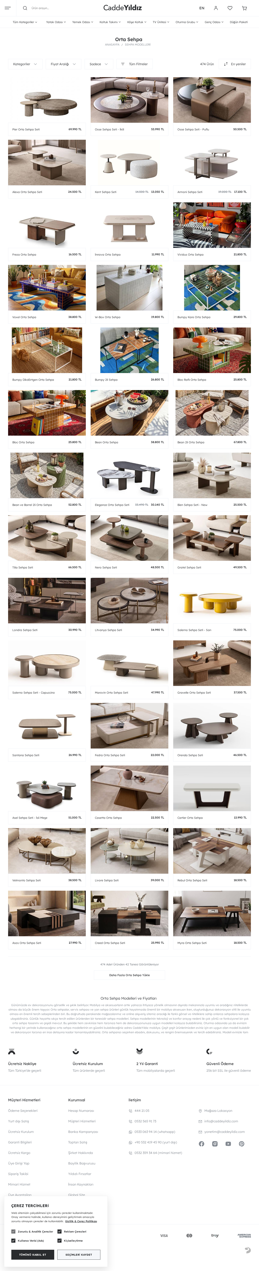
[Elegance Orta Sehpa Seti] (129, 475)
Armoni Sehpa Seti (189, 192)
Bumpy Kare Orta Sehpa (193, 317)
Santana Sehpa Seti (25, 755)
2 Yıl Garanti (147, 1063)
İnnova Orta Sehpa (108, 254)
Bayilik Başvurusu (81, 1163)
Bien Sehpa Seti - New (192, 505)
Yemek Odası (81, 22)
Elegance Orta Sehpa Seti (112, 505)
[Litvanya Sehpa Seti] (129, 600)
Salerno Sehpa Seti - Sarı (194, 630)
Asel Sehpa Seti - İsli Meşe (29, 818)
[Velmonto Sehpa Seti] (47, 851)
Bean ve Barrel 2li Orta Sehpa (32, 505)
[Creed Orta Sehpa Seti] (129, 913)
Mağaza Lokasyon (218, 1111)
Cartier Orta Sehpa (190, 818)
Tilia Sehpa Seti (22, 567)
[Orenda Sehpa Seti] (212, 726)
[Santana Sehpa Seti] (47, 726)
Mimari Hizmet (19, 1184)
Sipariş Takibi (18, 1174)
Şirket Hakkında (80, 1153)
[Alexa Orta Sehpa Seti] (47, 162)
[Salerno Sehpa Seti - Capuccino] (47, 663)
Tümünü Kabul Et (32, 1254)
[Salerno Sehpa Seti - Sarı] (212, 600)
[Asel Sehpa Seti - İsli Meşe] (47, 788)
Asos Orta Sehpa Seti (26, 943)
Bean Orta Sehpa (106, 442)
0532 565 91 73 (145, 1121)
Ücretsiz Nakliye (22, 1063)
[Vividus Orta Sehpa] (212, 225)
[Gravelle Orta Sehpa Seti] (212, 663)
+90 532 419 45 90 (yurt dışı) (156, 1142)
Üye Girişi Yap (18, 1163)
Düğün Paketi (239, 22)
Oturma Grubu (185, 22)
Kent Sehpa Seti (105, 192)
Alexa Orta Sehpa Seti (27, 192)
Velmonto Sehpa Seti (26, 880)
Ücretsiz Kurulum (88, 1063)
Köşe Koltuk (135, 22)
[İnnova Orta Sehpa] (129, 225)
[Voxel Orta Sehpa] (47, 287)
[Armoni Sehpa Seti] (212, 162)
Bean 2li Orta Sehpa (190, 442)
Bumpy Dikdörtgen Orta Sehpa (33, 380)
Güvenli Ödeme (220, 1063)
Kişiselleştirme (73, 1240)
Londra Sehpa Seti (24, 630)
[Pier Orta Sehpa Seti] (47, 100)
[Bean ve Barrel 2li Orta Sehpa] (47, 475)
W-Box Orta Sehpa (107, 317)
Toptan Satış (77, 1142)
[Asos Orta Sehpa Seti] (47, 913)
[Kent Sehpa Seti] (129, 162)
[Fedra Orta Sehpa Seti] (129, 726)
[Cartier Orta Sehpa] (212, 788)
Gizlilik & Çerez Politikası (81, 1221)
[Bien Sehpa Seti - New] (212, 475)
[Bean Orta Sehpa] (129, 413)
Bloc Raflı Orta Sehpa (191, 380)
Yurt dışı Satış (18, 1121)
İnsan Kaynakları (80, 1184)
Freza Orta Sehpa (24, 254)
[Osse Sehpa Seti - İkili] (129, 100)
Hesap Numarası (81, 1111)
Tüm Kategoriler (23, 22)
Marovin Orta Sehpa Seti (111, 692)
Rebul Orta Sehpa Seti (192, 880)
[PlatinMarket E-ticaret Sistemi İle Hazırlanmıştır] (248, 1251)
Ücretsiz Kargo (19, 1153)
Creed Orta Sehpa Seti (110, 943)
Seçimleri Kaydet (79, 1254)
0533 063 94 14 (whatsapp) (155, 1132)
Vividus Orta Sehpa (190, 254)
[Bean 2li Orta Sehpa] (212, 413)
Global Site (76, 1195)
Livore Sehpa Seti (107, 880)
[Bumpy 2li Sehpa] (129, 350)
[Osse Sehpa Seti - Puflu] (212, 100)
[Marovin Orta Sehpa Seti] (129, 663)
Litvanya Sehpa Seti (108, 630)
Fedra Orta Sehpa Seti (110, 755)
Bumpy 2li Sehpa (106, 380)
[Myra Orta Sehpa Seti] (212, 913)
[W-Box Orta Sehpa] (129, 287)
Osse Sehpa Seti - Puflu (193, 129)
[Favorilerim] (230, 8)
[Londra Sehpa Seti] (47, 600)
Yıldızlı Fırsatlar (79, 1174)
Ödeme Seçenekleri (23, 1111)
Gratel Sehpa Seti (189, 567)
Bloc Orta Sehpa (23, 442)
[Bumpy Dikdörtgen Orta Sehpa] (47, 350)
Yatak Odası (54, 22)
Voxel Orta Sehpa (24, 317)
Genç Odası (212, 22)
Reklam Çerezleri (75, 1231)
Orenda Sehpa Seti (190, 755)
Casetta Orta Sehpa (108, 818)
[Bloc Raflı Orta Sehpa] (212, 350)
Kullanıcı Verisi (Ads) (31, 1240)
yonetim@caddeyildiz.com (224, 1132)
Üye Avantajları (20, 1195)
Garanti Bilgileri (20, 1142)
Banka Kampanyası (83, 1132)
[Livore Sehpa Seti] (129, 851)
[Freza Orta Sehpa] (47, 225)
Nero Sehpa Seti (106, 567)
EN (201, 8)
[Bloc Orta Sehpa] (47, 413)
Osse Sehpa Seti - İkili (109, 129)
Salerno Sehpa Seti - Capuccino (33, 692)
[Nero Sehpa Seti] (129, 538)
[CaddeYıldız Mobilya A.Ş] (123, 8)
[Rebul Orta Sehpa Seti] (212, 851)
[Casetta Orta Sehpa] (129, 788)
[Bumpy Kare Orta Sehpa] (212, 287)
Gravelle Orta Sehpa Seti (194, 692)
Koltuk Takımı (109, 22)
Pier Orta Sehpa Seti (26, 129)
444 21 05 (142, 1111)
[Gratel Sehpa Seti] (212, 538)
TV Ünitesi (159, 22)
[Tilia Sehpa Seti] (47, 538)
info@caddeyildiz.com (221, 1121)
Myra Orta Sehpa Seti (192, 943)
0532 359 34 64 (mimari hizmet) (158, 1153)
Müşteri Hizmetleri (82, 1121)
